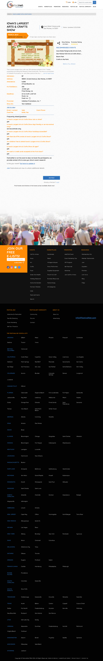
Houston (51, 608)
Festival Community (85, 6)
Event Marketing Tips (71, 258)
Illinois (10, 436)
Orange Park (25, 402)
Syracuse (79, 534)
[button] (24, 37)
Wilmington (24, 501)
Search (32, 299)
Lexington (24, 449)
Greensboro (66, 495)
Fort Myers (66, 392)
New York (11, 534)
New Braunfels (11, 613)
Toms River (79, 514)
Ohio (9, 540)
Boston (23, 462)
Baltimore (38, 469)
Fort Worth (24, 608)
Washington (12, 637)
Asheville (23, 495)
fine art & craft (51, 274)
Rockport (24, 613)
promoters (57, 6)
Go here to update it (27, 163)
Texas (9, 603)
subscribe (18, 262)
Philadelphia (52, 566)
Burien (37, 637)
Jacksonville (11, 397)
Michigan (10, 475)
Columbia (24, 581)
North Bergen (67, 514)
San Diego (10, 367)
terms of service (53, 658)
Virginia (10, 626)
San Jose (37, 367)
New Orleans (39, 456)
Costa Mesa (24, 357)
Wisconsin (11, 644)
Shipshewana (66, 443)
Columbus (52, 540)
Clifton (37, 514)
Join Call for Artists (70, 274)
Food (31, 270)
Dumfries (37, 626)
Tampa (9, 409)
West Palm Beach (38, 409)
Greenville (38, 581)
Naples (78, 397)
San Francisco (25, 367)
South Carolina (10, 581)
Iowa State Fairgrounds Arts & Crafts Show (69, 51)
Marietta (51, 417)
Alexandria (24, 626)
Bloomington (25, 436)
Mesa (36, 337)
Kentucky (10, 449)
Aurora (23, 373)
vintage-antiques (52, 262)
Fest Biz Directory (12, 318)
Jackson (23, 650)
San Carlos (79, 362)
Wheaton (79, 436)
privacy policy (76, 658)
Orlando (37, 402)
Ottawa (23, 553)
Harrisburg (38, 566)
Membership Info (87, 254)
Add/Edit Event (69, 254)
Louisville (37, 449)
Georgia (10, 417)
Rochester (66, 534)
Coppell (65, 603)
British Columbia (10, 349)
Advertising (56, 318)
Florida (10, 392)
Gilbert (23, 337)
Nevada (10, 527)
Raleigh (78, 495)
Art (31, 262)
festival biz (73, 6)
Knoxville (51, 597)
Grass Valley (52, 357)
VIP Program (68, 262)
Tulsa (36, 547)
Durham (51, 495)
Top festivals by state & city (17, 333)
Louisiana (11, 456)
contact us (85, 658)
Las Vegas (24, 527)
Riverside (51, 362)
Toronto (37, 553)
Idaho (9, 430)
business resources (53, 278)
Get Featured (68, 266)
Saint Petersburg (66, 403)
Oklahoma (11, 547)
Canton (51, 603)
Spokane (79, 637)
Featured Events (35, 295)
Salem (51, 560)
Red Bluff (37, 362)
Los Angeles (80, 357)
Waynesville (10, 501)
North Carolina (10, 495)
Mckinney (79, 608)
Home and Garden (35, 283)
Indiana (10, 443)
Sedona (9, 342)
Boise (22, 430)
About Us (56, 310)
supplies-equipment (53, 270)
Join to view (11, 107)
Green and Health (35, 274)
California (11, 357)
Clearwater (24, 392)
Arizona (10, 337)
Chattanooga (25, 597)
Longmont (79, 373)
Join (8, 168)
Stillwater (65, 482)
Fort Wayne (38, 443)
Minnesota (11, 482)
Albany (23, 534)
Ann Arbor (24, 475)
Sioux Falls (24, 589)
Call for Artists (34, 254)
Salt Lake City (25, 620)
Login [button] (57, 182)
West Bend (38, 644)
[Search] (94, 2)
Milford (23, 386)
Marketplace (48, 6)
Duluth (23, 482)
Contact (32, 322)
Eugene (23, 560)
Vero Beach (24, 409)
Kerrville (65, 608)
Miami (64, 397)
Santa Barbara (67, 367)
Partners (84, 270)
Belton (37, 603)
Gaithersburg (52, 469)
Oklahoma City (25, 547)
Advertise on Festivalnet (14, 314)
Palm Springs (25, 362)
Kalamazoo (66, 475)
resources (65, 6)
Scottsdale (79, 337)
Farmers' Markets (35, 287)
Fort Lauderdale (53, 392)
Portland (37, 560)
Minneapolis (38, 482)
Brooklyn (37, 534)
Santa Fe (37, 521)
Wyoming (10, 650)
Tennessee (11, 597)
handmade (50, 254)
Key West (24, 397)
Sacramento (66, 362)
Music (31, 258)
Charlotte (37, 495)
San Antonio (38, 613)
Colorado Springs (51, 374)
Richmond (79, 626)
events (40, 6)
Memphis (65, 597)
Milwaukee (24, 644)
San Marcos (52, 613)
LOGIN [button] (69, 2)
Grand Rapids (39, 475)
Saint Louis (38, 488)
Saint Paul (52, 482)
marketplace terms (64, 658)
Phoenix (51, 337)
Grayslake (52, 436)
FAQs (83, 283)
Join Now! (51, 177)
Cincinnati (37, 540)
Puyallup (51, 637)
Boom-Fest (60, 56)
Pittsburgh (66, 566)
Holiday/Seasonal (35, 278)
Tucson (23, 342)
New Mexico (11, 521)
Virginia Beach (11, 631)
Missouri (10, 488)
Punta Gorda (52, 402)
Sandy (37, 620)
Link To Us (85, 274)
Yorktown (24, 631)
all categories (51, 287)
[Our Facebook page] (8, 267)
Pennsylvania (12, 566)
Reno (36, 527)
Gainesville (79, 392)
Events (32, 250)
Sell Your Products (12, 326)
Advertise (67, 270)
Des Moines (38, 423)
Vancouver (24, 349)
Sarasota (79, 402)
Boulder (37, 373)
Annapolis (24, 469)
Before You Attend (69, 64)
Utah (9, 620)
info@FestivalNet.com (86, 318)
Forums (32, 318)
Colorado (11, 373)
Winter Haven (53, 409)
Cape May (24, 514)
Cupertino (38, 357)
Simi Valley (79, 367)
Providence (24, 573)
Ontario (10, 553)
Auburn (23, 637)
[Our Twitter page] (15, 267)
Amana (23, 423)
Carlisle (23, 566)
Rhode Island (9, 573)
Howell (51, 475)
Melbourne (52, 397)
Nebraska (10, 508)
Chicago (37, 436)
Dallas (9, 608)
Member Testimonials (88, 258)
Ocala (9, 402)
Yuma (36, 342)
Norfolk (65, 626)
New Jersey (11, 514)
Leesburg (38, 397)
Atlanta (23, 417)
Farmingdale (52, 514)
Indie (31, 291)
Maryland (11, 469)
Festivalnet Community (38, 310)
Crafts (32, 266)
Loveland (10, 379)
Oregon (10, 560)
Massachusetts (12, 462)
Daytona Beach (39, 392)
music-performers (52, 266)
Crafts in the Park (62, 59)
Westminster (66, 469)
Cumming (38, 417)
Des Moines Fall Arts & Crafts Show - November (69, 54)
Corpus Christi (80, 603)
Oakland (9, 362)
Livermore (66, 357)
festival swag (51, 283)
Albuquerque (25, 521)
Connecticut (12, 386)
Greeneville (38, 597)
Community (33, 314)
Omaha (37, 508)
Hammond (24, 456)
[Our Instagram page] (12, 267)
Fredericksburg (39, 608)
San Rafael (52, 367)
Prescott (65, 337)
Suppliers (84, 266)
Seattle (65, 637)
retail (49, 258)
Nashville (79, 597)
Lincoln (23, 508)
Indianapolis (52, 443)
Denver (65, 373)
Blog (94, 6)
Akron (23, 540)
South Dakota (10, 589)
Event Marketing (12, 322)
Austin (23, 603)
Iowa (9, 423)
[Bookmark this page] (19, 267)
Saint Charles (66, 436)
